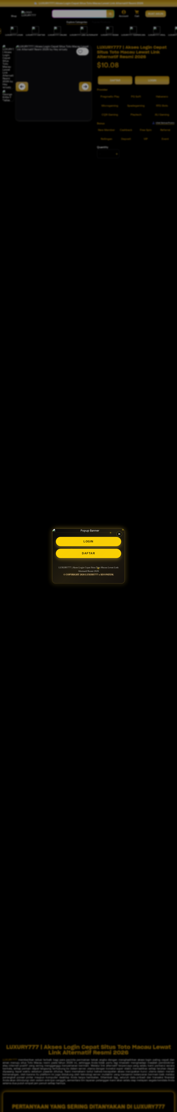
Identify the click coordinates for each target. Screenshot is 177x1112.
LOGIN (88, 541)
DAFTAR (88, 553)
